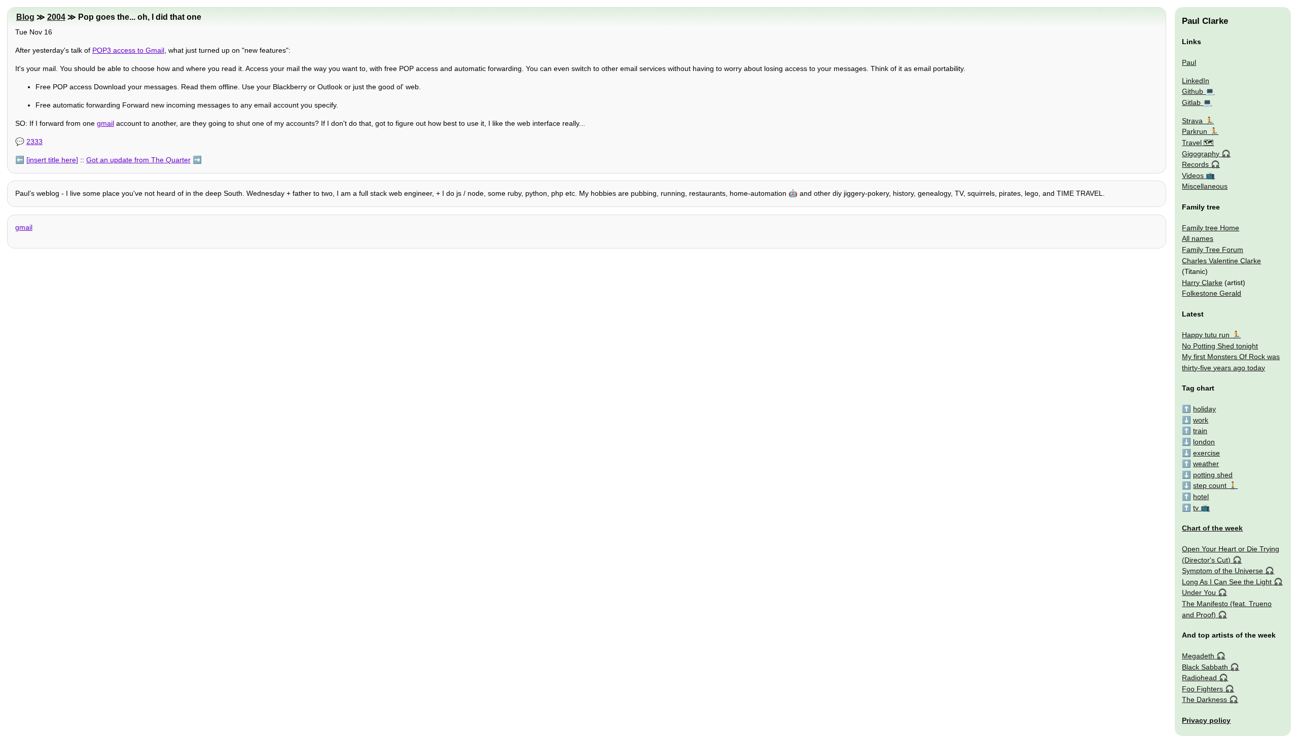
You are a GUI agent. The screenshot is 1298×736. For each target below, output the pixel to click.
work (1200, 420)
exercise (1206, 453)
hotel (1201, 497)
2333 (34, 141)
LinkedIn (1195, 81)
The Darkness (1204, 699)
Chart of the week (1212, 528)
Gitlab (1191, 102)
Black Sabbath (1205, 667)
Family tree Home (1210, 228)
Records (1195, 164)
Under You (1199, 592)
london (1204, 442)
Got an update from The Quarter (138, 160)
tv (1196, 508)
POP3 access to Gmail (128, 50)
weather (1206, 464)
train (1200, 431)
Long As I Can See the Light (1227, 582)
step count (1210, 485)
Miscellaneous (1205, 186)
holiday (1204, 409)
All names (1197, 238)
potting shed (1213, 475)
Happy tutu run (1206, 335)
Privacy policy (1206, 720)
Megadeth (1198, 656)
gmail (105, 123)
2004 (56, 17)
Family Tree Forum (1212, 250)
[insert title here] (52, 160)
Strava (1192, 121)
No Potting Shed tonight (1220, 346)
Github (1192, 91)
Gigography (1200, 154)
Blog (25, 17)
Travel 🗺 (1198, 142)
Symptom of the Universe (1222, 571)
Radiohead (1199, 678)
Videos (1193, 175)
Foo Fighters (1202, 689)
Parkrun (1194, 131)
